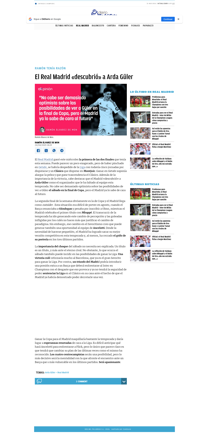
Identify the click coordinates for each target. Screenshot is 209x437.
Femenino (123, 25)
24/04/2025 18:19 (43, 145)
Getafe (43, 167)
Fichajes (135, 25)
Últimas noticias (64, 25)
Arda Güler (50, 372)
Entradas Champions (46, 3)
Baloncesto (98, 25)
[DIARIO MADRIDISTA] (104, 10)
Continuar (168, 19)
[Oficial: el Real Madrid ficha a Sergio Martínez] (141, 149)
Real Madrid (82, 25)
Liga (82, 167)
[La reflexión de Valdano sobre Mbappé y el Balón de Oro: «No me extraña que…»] (141, 163)
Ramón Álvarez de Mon (47, 142)
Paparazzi (148, 25)
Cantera (111, 25)
